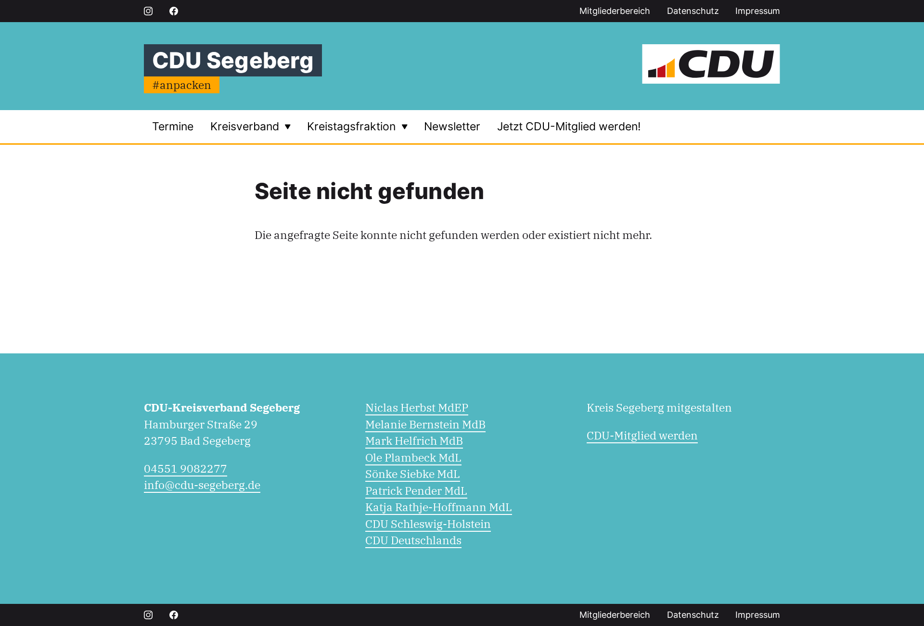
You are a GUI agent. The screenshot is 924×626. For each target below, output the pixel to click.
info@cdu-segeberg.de (202, 484)
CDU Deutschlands (413, 540)
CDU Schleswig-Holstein (428, 523)
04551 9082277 (185, 468)
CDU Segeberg (233, 60)
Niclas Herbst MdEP (416, 407)
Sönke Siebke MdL (412, 473)
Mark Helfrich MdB (414, 440)
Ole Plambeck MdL (413, 457)
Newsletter (452, 126)
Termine (172, 126)
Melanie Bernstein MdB (425, 424)
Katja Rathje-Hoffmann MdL (438, 507)
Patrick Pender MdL (416, 490)
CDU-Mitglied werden (642, 435)
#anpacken (181, 84)
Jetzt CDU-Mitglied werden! (569, 126)
